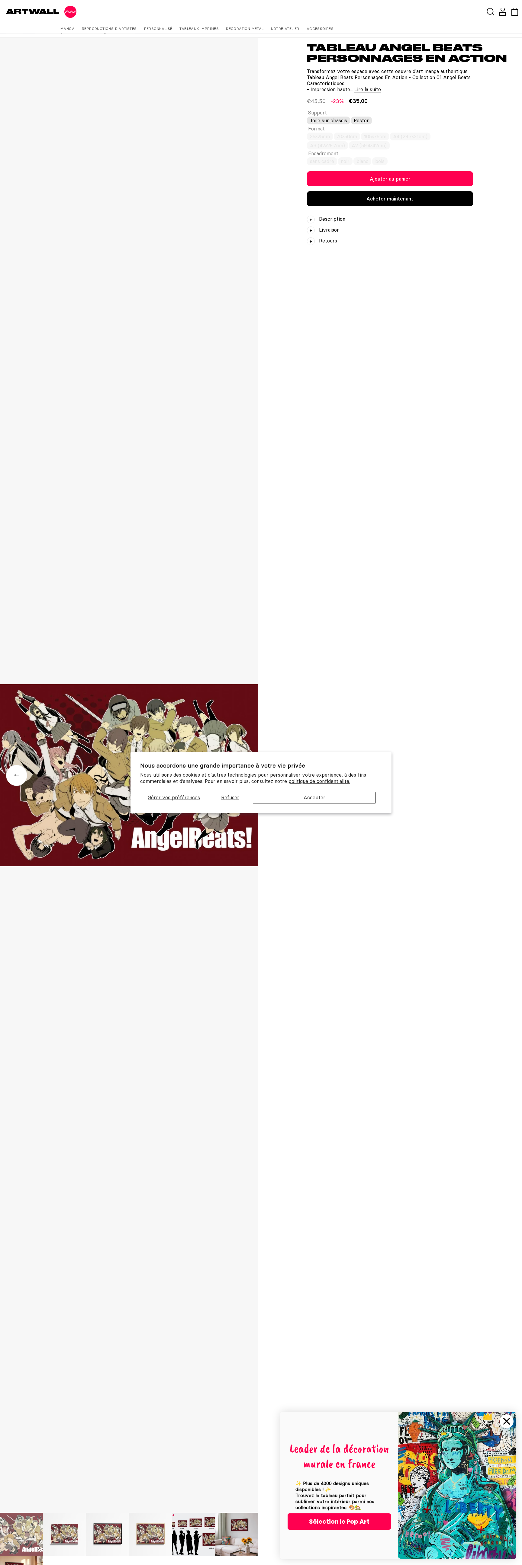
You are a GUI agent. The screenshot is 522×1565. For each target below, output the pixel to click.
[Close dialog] (507, 1421)
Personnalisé (158, 28)
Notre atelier (285, 28)
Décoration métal (244, 28)
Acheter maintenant (389, 199)
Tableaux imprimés (199, 28)
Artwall (33, 11)
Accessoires (320, 28)
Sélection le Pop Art (339, 1521)
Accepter (314, 797)
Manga (67, 28)
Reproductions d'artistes (109, 28)
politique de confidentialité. (319, 781)
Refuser (230, 797)
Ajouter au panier (390, 179)
